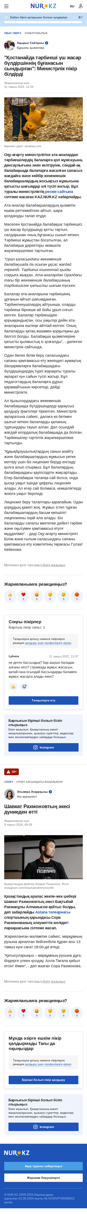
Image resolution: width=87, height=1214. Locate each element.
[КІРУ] (80, 6)
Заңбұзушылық (35, 33)
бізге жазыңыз (54, 565)
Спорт (8, 781)
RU (72, 6)
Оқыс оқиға (12, 33)
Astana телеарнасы (52, 912)
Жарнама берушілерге (43, 1177)
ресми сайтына (59, 192)
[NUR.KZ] (43, 6)
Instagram (47, 747)
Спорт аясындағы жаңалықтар (39, 781)
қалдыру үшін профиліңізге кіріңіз (48, 643)
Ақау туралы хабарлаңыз (43, 1166)
